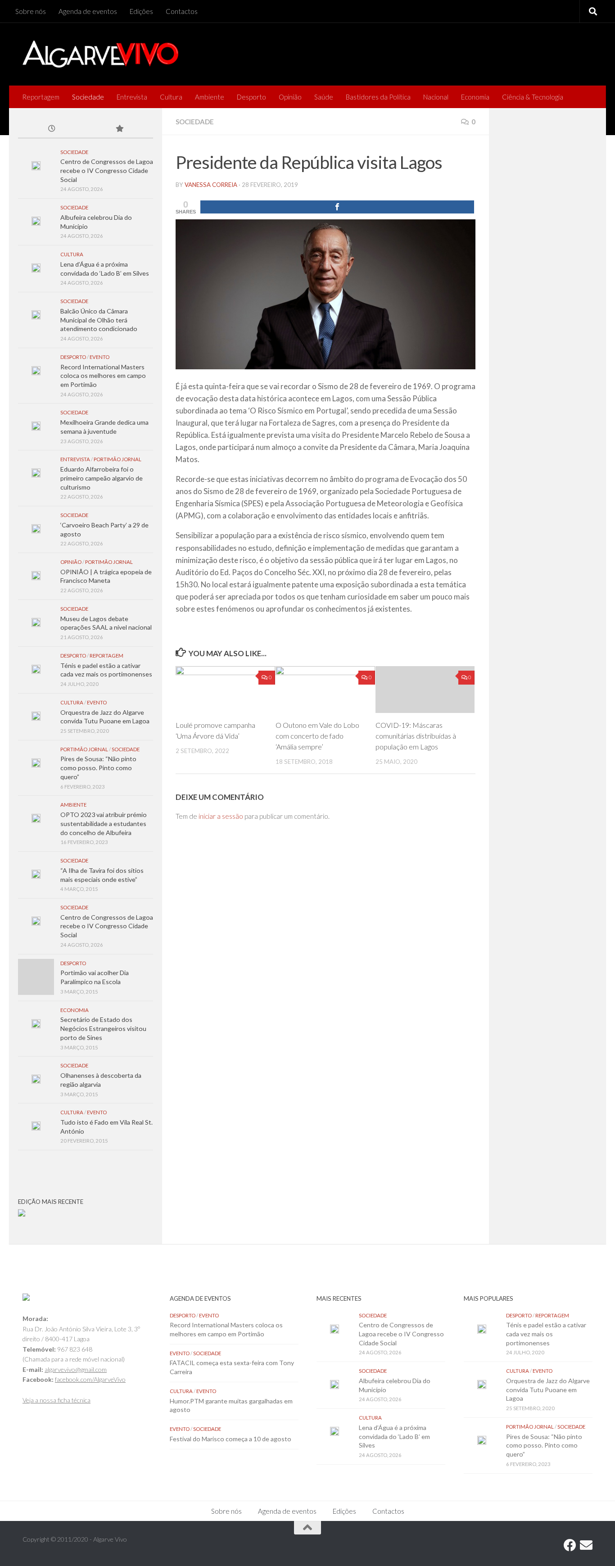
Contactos (182, 11)
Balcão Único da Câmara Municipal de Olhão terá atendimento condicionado (98, 319)
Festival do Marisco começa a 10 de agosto (230, 1439)
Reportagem (40, 97)
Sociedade (88, 97)
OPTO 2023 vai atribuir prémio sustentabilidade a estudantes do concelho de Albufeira (103, 823)
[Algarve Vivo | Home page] (100, 54)
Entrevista (132, 97)
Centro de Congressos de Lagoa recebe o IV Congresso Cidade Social (106, 170)
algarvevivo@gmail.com (76, 1369)
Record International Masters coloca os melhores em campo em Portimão (103, 375)
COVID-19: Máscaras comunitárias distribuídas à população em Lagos (415, 736)
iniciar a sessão (221, 816)
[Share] (337, 206)
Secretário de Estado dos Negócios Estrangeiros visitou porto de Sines (103, 1028)
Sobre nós (30, 11)
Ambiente (209, 97)
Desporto (251, 97)
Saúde (323, 97)
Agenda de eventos (88, 11)
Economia (475, 97)
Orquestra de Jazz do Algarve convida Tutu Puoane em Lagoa (548, 1389)
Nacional (435, 97)
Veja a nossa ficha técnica (56, 1400)
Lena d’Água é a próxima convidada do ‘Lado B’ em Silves (394, 1436)
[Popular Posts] (119, 129)
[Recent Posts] (52, 129)
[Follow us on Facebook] (570, 1545)
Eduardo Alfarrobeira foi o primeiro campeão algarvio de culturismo (101, 477)
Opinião (290, 97)
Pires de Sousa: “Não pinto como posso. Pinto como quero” (98, 767)
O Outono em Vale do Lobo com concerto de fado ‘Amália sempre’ (317, 736)
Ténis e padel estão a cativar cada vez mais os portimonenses (546, 1333)
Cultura (171, 97)
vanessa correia (211, 184)
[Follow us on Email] (586, 1545)
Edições (141, 11)
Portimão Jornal (117, 459)
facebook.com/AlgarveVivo (90, 1379)
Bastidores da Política (378, 97)
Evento (99, 357)
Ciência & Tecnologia (532, 97)
